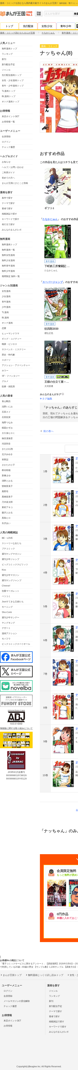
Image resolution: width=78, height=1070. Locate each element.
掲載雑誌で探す (9, 214)
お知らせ (6, 162)
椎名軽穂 (6, 470)
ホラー (5, 370)
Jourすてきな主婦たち (13, 601)
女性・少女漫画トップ (13, 80)
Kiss (4, 570)
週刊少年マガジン (10, 575)
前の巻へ (48, 431)
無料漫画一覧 (8, 250)
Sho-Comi (7, 612)
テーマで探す (8, 203)
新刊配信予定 (8, 64)
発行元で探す (8, 224)
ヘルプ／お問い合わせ (13, 167)
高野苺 (5, 491)
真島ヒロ (6, 518)
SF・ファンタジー (11, 376)
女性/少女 (47, 26)
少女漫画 (6, 296)
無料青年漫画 (8, 265)
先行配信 (28, 26)
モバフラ (6, 638)
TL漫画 (5, 312)
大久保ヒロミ (8, 433)
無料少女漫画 (8, 260)
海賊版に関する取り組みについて (16, 728)
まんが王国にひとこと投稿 (15, 183)
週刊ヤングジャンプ (11, 580)
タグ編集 (47, 398)
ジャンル (6, 70)
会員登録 (6, 136)
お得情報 (8, 1025)
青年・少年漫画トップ (13, 85)
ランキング (7, 54)
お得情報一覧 (8, 121)
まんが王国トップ (12, 975)
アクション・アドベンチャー (16, 365)
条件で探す (7, 198)
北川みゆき (7, 454)
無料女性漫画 (8, 255)
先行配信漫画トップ (11, 75)
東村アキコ (7, 507)
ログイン (6, 142)
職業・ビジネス (9, 344)
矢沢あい (6, 523)
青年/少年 (65, 26)
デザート (6, 628)
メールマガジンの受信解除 (17, 1001)
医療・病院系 (8, 386)
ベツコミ (6, 596)
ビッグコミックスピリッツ (15, 564)
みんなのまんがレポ (11, 229)
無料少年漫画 (8, 271)
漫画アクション (9, 633)
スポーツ (6, 360)
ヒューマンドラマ (10, 333)
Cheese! (6, 585)
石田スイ (6, 412)
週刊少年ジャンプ (10, 559)
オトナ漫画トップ (10, 101)
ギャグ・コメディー (11, 339)
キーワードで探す (10, 219)
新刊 (4, 59)
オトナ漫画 (7, 323)
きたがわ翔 (7, 449)
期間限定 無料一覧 (11, 276)
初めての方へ (8, 178)
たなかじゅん (50, 219)
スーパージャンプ (52, 282)
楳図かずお (7, 428)
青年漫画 (6, 301)
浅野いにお (7, 406)
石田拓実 (6, 417)
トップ (9, 26)
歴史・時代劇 (8, 354)
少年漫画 (6, 307)
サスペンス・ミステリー (14, 349)
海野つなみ (7, 422)
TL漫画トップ (8, 91)
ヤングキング (8, 623)
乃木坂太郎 (7, 502)
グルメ (5, 381)
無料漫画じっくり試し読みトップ (45, 975)
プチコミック (8, 548)
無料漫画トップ (9, 48)
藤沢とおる (7, 512)
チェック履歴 (8, 147)
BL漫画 (5, 317)
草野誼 (5, 459)
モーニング (7, 607)
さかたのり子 (8, 465)
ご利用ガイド (8, 172)
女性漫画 (6, 291)
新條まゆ (6, 475)
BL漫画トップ (8, 96)
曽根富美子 (7, 486)
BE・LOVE (7, 538)
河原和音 (6, 443)
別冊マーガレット (10, 591)
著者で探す (7, 208)
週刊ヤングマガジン (11, 554)
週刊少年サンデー (10, 617)
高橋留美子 (7, 496)
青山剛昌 (6, 401)
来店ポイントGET (10, 116)
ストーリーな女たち (11, 543)
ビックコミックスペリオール (16, 644)
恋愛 (4, 328)
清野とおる (7, 481)
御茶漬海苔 (7, 438)
